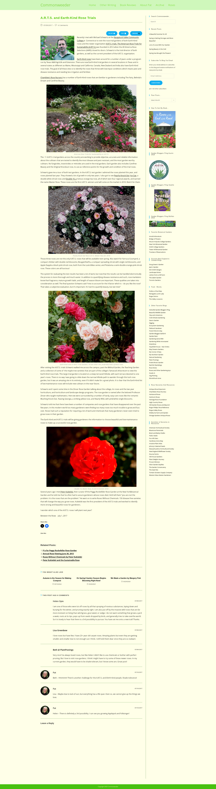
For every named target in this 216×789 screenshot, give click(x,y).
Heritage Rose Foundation (158, 400)
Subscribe (156, 83)
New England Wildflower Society (160, 451)
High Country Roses (155, 402)
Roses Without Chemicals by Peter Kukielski (62, 557)
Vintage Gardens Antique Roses (159, 415)
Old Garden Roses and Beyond (159, 405)
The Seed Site (153, 470)
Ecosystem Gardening (156, 326)
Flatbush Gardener (155, 328)
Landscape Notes (155, 272)
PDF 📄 (123, 33)
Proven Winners (154, 462)
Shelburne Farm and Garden (158, 413)
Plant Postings (154, 360)
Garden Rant (153, 336)
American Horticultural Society (159, 428)
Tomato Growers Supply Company (160, 473)
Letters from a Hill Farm (157, 275)
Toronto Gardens (155, 280)
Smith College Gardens (156, 247)
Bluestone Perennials (156, 430)
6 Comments (63, 25)
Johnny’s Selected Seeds (157, 446)
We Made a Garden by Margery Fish (126, 578)
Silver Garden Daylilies (156, 465)
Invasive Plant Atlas (155, 443)
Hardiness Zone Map (156, 441)
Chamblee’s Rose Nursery (51, 77)
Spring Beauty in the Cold (157, 49)
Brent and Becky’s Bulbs (157, 433)
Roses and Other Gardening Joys (160, 370)
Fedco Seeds (153, 436)
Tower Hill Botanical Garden (158, 249)
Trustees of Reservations (157, 252)
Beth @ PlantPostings (63, 649)
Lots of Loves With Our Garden (159, 45)
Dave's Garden (154, 320)
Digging (151, 323)
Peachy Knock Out (121, 175)
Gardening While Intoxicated (158, 341)
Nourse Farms (154, 454)
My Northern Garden (156, 355)
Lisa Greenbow (60, 630)
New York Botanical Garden (158, 244)
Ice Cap (133, 175)
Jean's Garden (153, 267)
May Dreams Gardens (156, 349)
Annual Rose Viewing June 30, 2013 (58, 553)
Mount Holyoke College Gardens (160, 242)
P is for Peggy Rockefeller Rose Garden (60, 550)
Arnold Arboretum (155, 236)
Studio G (152, 373)
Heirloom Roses (154, 397)
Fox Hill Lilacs (153, 438)
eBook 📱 (136, 33)
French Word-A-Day (155, 331)
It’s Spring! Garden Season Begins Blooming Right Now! (91, 579)
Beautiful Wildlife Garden (157, 313)
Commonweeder (55, 5)
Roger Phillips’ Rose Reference (159, 407)
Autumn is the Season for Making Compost (57, 579)
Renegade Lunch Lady (156, 294)
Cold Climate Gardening (157, 318)
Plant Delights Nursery (156, 459)
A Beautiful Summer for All (158, 34)
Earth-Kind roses (84, 59)
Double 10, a (71, 179)
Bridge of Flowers (155, 239)
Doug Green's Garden (156, 264)
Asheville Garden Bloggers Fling (159, 310)
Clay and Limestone (155, 315)
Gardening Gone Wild (156, 339)
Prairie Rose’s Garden (156, 362)
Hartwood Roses (154, 394)
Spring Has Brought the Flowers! (160, 53)
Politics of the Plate (155, 291)
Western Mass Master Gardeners (160, 475)
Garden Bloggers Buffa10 (157, 334)
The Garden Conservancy (157, 467)
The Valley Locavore (155, 299)
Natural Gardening (155, 357)
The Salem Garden (155, 278)
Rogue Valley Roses (155, 410)
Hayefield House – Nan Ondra (159, 347)
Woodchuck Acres (155, 378)
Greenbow (152, 344)
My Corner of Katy (155, 352)
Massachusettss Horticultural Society (161, 449)
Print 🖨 (111, 33)
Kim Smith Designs (155, 270)
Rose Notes (153, 368)
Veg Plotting (153, 376)
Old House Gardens (155, 457)
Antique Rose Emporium (157, 389)
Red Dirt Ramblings (155, 365)
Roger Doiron (153, 296)
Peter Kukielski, (66, 492)
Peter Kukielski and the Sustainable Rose (61, 560)
